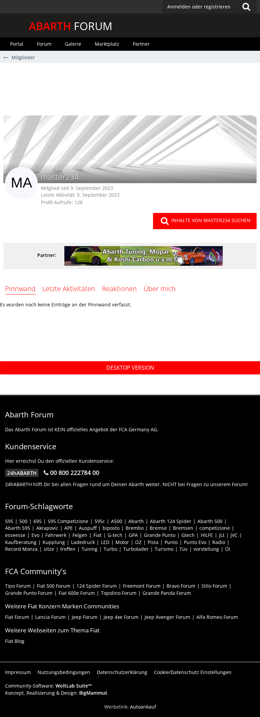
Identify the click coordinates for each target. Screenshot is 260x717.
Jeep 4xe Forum (121, 617)
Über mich (160, 288)
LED (105, 542)
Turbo (110, 549)
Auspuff (87, 528)
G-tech (115, 535)
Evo (35, 535)
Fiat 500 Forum (53, 586)
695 (38, 521)
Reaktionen (119, 288)
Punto (171, 542)
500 (23, 521)
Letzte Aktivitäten (68, 288)
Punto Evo (195, 542)
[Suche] (246, 7)
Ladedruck (83, 542)
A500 (116, 521)
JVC (234, 535)
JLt (221, 535)
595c (99, 521)
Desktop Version (130, 367)
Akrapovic (47, 528)
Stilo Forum (214, 586)
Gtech (188, 535)
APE (68, 528)
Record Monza (21, 549)
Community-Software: (48, 685)
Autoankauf (143, 706)
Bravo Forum (181, 586)
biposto (111, 528)
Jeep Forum (85, 617)
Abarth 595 (17, 528)
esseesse (15, 535)
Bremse (158, 528)
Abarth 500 (209, 521)
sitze (49, 549)
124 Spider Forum (97, 586)
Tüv (183, 549)
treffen (67, 549)
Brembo (135, 528)
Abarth (136, 521)
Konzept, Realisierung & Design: (56, 693)
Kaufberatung (21, 542)
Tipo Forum (18, 586)
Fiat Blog (14, 641)
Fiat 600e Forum (77, 593)
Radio (218, 542)
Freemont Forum (141, 586)
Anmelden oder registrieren (199, 6)
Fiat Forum (17, 617)
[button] (209, 7)
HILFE (207, 535)
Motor (122, 542)
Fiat (97, 535)
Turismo (164, 549)
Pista (153, 542)
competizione (214, 528)
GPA (133, 535)
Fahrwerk (55, 535)
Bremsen (183, 528)
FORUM (70, 26)
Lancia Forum (50, 617)
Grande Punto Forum (28, 593)
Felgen (79, 535)
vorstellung (206, 549)
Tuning (90, 549)
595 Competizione (68, 521)
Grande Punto (159, 535)
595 (9, 521)
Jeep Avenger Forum (167, 617)
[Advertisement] (130, 92)
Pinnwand (20, 288)
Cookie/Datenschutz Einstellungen (193, 672)
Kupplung (54, 542)
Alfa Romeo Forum (217, 617)
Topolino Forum (118, 593)
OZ (138, 542)
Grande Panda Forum (167, 593)
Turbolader (136, 549)
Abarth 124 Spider (170, 521)
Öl (227, 549)
